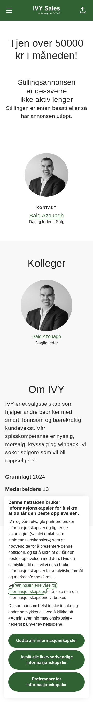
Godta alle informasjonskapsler (46, 640)
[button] (82, 10)
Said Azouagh (46, 215)
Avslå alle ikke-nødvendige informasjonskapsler (46, 660)
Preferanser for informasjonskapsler (46, 682)
